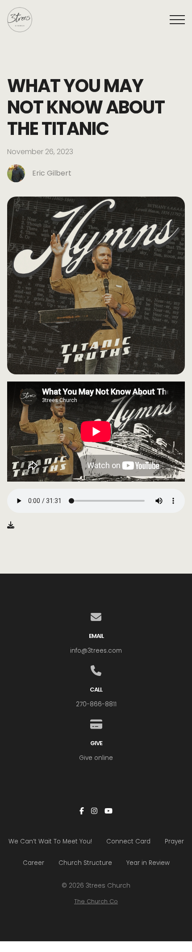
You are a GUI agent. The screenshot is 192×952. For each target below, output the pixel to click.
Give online (96, 758)
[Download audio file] (10, 525)
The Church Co (96, 901)
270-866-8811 (96, 704)
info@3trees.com (96, 650)
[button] (177, 19)
